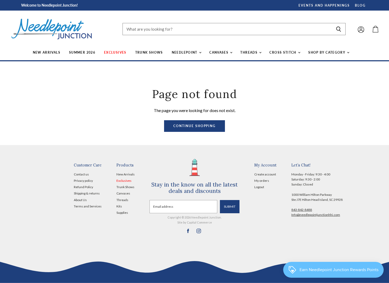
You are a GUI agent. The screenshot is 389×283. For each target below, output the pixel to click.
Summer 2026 (82, 52)
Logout (259, 187)
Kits (119, 206)
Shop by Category (327, 52)
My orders (261, 181)
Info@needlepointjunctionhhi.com (315, 215)
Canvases (219, 52)
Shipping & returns (87, 193)
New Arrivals (46, 52)
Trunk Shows (149, 52)
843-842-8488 (301, 210)
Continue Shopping (194, 126)
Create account (265, 174)
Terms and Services (88, 206)
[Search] (339, 29)
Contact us (81, 174)
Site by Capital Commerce (194, 222)
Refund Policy (83, 187)
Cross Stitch (283, 52)
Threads (249, 52)
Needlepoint (185, 52)
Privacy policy (83, 181)
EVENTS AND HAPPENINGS (324, 5)
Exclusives (115, 52)
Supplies (122, 213)
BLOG (360, 5)
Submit (230, 206)
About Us (80, 200)
